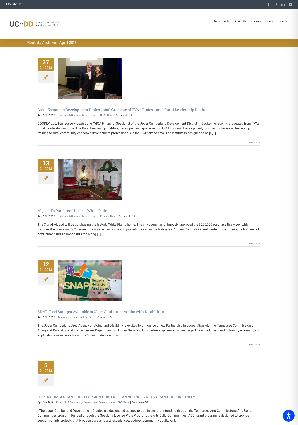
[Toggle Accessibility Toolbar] (288, 415)
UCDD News (106, 115)
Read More (254, 142)
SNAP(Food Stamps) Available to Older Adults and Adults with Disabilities (101, 311)
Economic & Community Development (78, 115)
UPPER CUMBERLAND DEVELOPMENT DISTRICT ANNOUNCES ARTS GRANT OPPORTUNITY (116, 396)
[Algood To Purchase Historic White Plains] (90, 179)
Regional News (108, 216)
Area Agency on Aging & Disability (76, 317)
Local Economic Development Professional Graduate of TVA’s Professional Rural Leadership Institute (123, 109)
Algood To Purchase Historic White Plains (73, 210)
